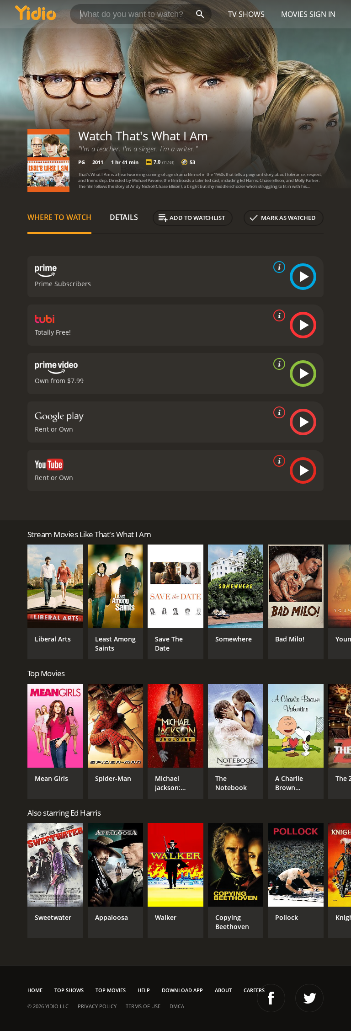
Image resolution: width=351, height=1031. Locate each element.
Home (35, 990)
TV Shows (246, 14)
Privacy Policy (97, 1006)
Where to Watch (59, 217)
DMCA (177, 1006)
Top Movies (111, 990)
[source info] (277, 267)
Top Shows (69, 990)
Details (124, 217)
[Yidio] (35, 14)
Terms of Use (143, 1006)
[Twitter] (309, 998)
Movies (294, 14)
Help (144, 990)
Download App (182, 990)
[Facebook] (271, 998)
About (223, 990)
